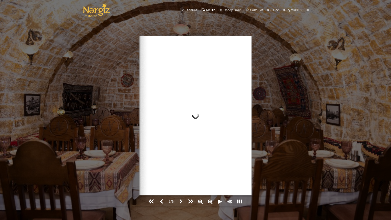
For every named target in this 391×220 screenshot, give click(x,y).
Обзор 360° (232, 10)
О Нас (274, 10)
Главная (191, 10)
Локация (256, 10)
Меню (210, 10)
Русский (293, 10)
